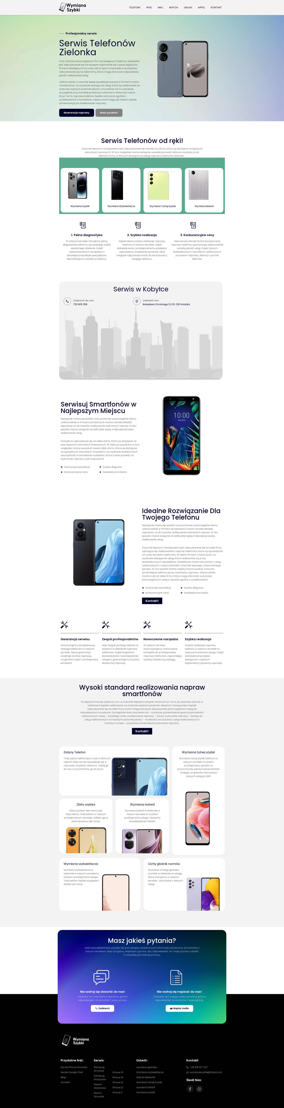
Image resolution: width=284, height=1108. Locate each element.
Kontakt (216, 7)
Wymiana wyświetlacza (81, 864)
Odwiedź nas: (151, 300)
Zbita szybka (86, 804)
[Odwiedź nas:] (137, 301)
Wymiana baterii (142, 804)
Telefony (134, 7)
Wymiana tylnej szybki (198, 752)
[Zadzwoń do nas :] (67, 301)
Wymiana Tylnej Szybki (163, 206)
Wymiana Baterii (204, 206)
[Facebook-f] (190, 1089)
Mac (160, 7)
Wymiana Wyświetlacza (121, 206)
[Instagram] (199, 1089)
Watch (173, 7)
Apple (201, 7)
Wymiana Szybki (80, 206)
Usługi (188, 7)
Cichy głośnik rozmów (164, 864)
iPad (149, 7)
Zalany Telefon (74, 752)
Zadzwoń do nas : (84, 300)
